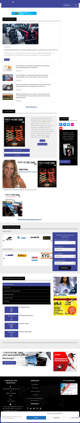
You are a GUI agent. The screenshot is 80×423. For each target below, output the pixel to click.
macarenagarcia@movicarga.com (12, 406)
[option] (8, 237)
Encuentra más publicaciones (29, 219)
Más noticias (31, 107)
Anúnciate (35, 388)
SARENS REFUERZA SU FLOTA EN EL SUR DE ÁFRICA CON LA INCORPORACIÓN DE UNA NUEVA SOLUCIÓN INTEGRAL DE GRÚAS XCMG (33, 95)
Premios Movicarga (25, 331)
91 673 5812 (11, 401)
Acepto (36, 417)
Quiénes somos (35, 391)
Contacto (35, 395)
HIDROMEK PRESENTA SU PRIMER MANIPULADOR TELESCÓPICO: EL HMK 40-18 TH (31, 50)
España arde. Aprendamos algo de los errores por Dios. (20, 189)
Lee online (16, 155)
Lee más (6, 59)
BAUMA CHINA (24, 323)
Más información (9, 362)
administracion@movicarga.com (12, 408)
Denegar (57, 417)
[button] (4, 240)
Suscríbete (64, 161)
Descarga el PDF (16, 150)
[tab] (26, 284)
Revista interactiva (42, 144)
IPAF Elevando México (26, 315)
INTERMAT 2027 (24, 307)
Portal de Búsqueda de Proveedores (35, 399)
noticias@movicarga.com (11, 410)
